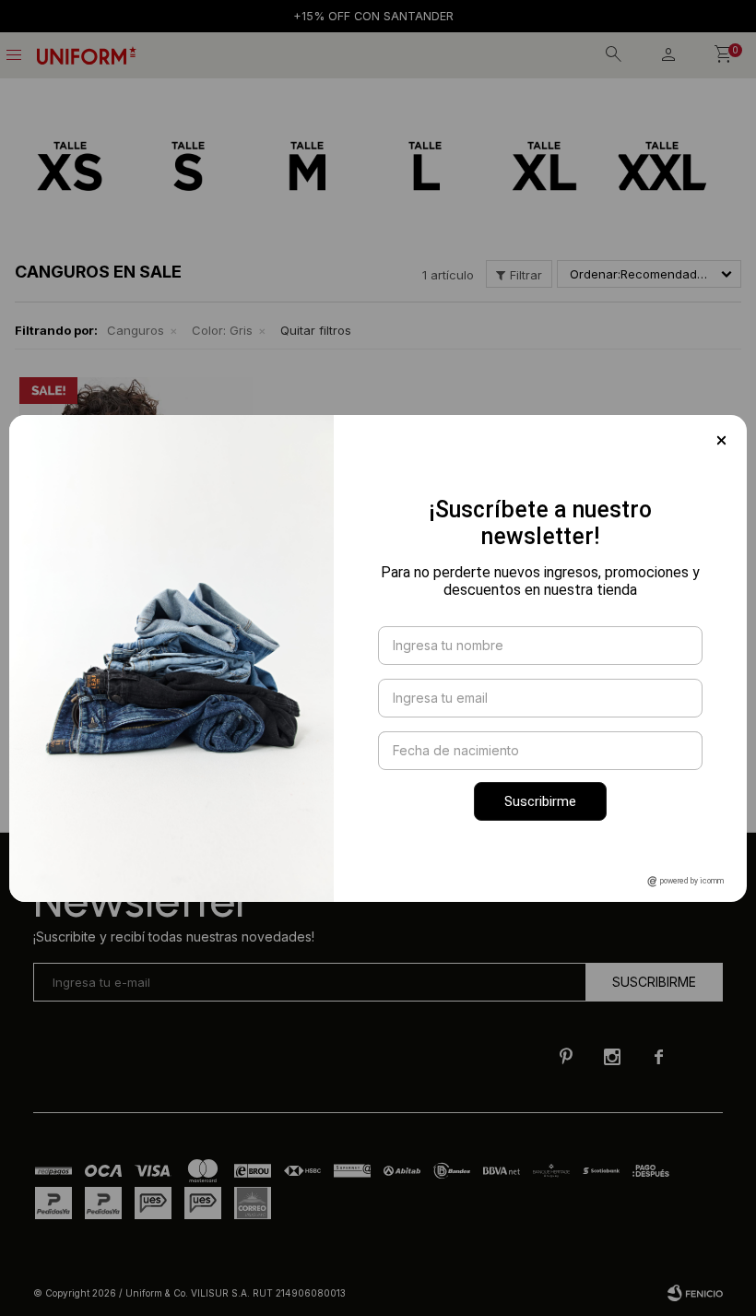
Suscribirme (540, 801)
